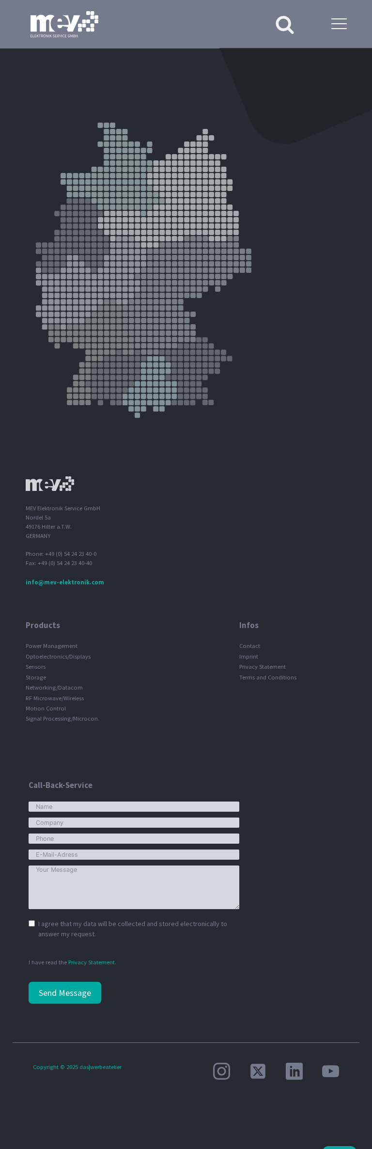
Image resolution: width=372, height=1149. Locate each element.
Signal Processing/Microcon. (62, 718)
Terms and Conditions (267, 677)
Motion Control (46, 708)
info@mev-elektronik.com (65, 582)
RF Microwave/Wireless (55, 698)
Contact (249, 645)
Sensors (36, 666)
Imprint (248, 656)
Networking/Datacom (54, 687)
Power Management (52, 645)
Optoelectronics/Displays (58, 656)
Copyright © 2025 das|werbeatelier (77, 1066)
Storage (36, 677)
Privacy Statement (262, 666)
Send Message (65, 992)
